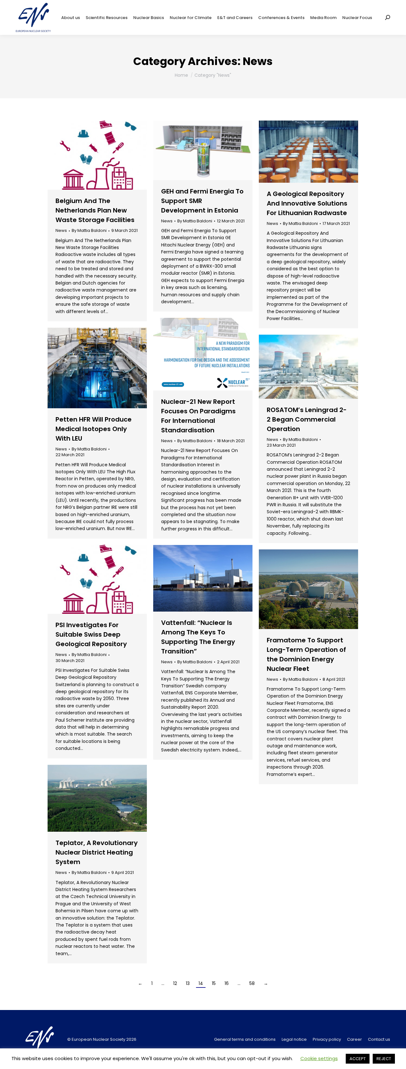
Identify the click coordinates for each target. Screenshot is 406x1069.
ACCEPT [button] (358, 1059)
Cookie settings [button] (319, 1058)
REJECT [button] (384, 1059)
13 (188, 983)
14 (201, 983)
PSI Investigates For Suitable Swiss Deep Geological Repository (91, 634)
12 (175, 983)
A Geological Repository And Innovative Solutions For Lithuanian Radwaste (307, 203)
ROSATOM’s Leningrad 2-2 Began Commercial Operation (307, 419)
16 (227, 983)
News (61, 230)
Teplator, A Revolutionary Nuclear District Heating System (97, 852)
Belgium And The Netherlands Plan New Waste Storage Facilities (95, 210)
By (89, 230)
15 (214, 983)
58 (252, 983)
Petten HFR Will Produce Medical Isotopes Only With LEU (94, 429)
